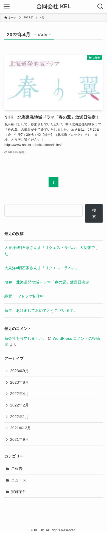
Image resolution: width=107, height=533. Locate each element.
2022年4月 (19, 393)
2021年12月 (20, 428)
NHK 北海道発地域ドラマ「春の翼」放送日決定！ (48, 282)
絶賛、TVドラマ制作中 (24, 296)
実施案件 (18, 491)
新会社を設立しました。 (25, 338)
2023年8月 (19, 382)
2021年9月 (19, 439)
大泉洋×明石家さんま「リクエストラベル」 (42, 268)
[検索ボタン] (100, 6)
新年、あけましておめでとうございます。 (40, 310)
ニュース (18, 480)
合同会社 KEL (53, 6)
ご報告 (16, 468)
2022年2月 (19, 405)
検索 (94, 213)
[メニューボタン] (6, 6)
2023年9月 (19, 371)
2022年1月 (19, 416)
